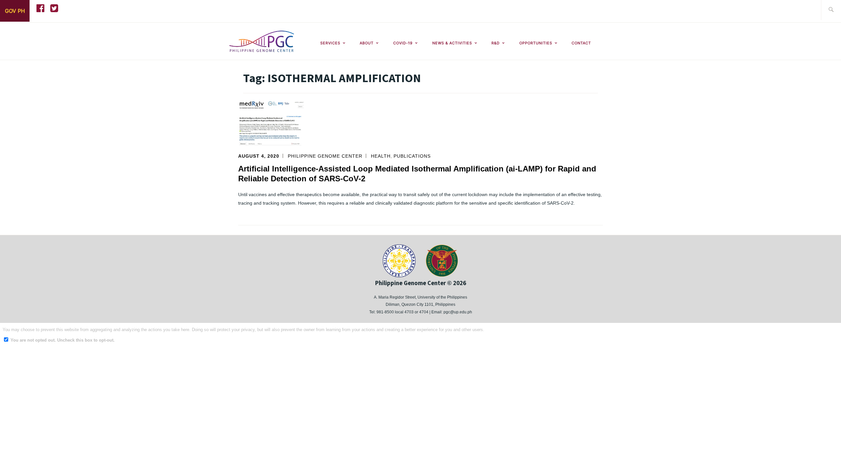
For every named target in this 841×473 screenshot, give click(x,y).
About (367, 43)
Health (381, 156)
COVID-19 (403, 43)
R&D (495, 43)
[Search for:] (831, 10)
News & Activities (452, 43)
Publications (412, 156)
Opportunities (535, 43)
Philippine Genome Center (325, 156)
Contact (581, 43)
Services (330, 43)
